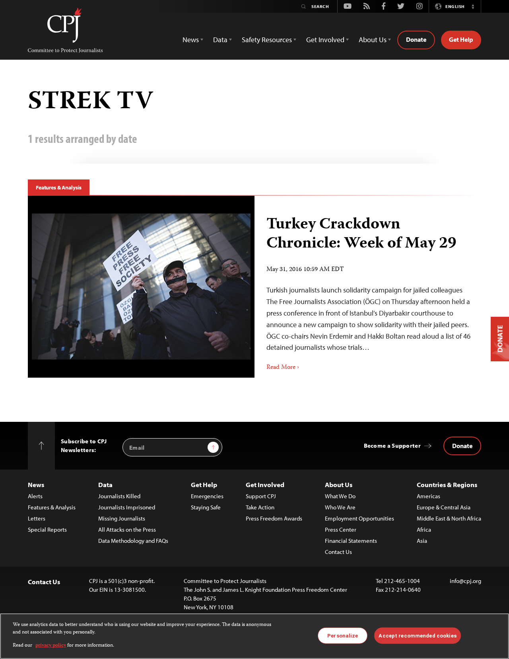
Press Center (340, 529)
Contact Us (338, 552)
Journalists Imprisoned (126, 507)
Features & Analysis (59, 187)
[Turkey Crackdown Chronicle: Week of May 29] (141, 287)
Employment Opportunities (359, 518)
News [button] (191, 39)
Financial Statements (351, 540)
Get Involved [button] (325, 39)
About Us (338, 484)
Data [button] (220, 39)
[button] (473, 6)
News (36, 484)
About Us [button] (373, 39)
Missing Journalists (121, 518)
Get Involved (265, 484)
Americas (428, 496)
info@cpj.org (465, 581)
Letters (36, 518)
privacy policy (50, 645)
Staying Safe (206, 507)
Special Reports (47, 529)
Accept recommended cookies (417, 635)
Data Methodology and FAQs (133, 540)
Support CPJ (261, 496)
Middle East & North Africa (449, 518)
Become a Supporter (392, 445)
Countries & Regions (447, 484)
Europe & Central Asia (443, 507)
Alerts (35, 496)
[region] (254, 636)
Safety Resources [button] (267, 39)
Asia (422, 540)
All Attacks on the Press (127, 529)
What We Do (340, 496)
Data (105, 484)
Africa (424, 529)
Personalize (342, 635)
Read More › (282, 368)
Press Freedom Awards (274, 518)
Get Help (461, 39)
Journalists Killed (119, 496)
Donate (416, 39)
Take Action (260, 507)
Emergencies (207, 496)
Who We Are (340, 507)
